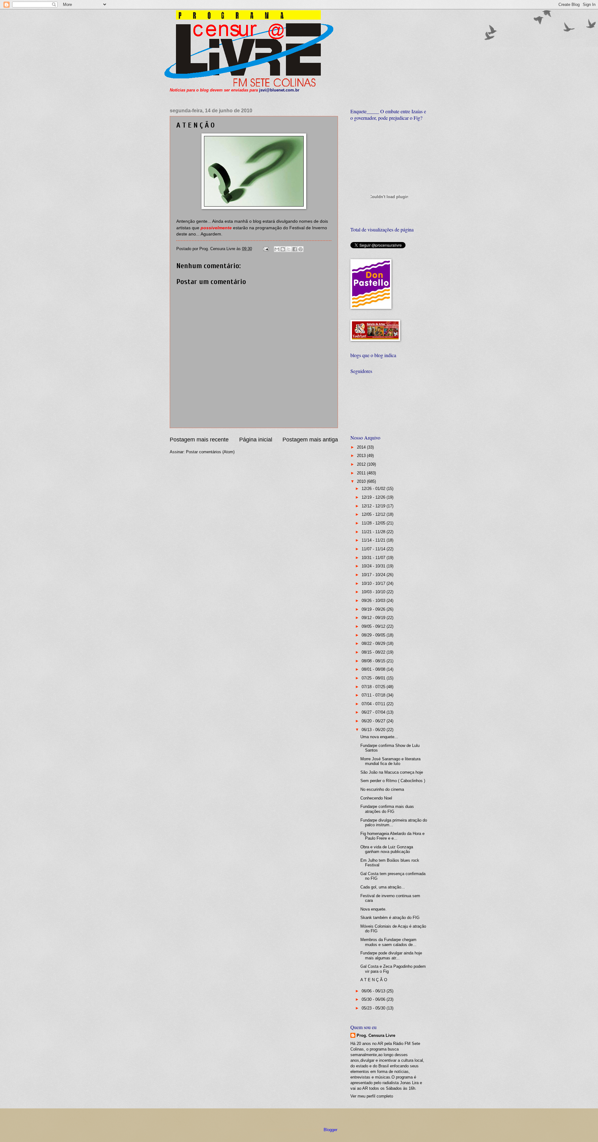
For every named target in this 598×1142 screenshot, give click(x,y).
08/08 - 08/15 (374, 661)
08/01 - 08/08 (374, 669)
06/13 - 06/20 (374, 729)
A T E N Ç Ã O (373, 979)
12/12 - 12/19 (374, 506)
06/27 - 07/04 (374, 712)
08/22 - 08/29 (374, 643)
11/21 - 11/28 (374, 531)
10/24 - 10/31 (374, 566)
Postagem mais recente (199, 439)
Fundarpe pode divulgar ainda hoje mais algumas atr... (391, 955)
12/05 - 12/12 (374, 514)
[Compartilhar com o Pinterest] (300, 249)
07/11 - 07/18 (374, 695)
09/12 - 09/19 (374, 617)
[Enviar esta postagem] (265, 248)
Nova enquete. (373, 909)
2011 (362, 473)
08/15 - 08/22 (374, 652)
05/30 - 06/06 (374, 999)
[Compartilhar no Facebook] (295, 249)
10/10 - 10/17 (374, 583)
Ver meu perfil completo (371, 1096)
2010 (362, 481)
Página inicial (255, 439)
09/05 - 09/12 (374, 626)
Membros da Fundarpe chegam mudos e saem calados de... (388, 942)
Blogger (330, 1129)
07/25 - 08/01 (374, 678)
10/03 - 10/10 (374, 592)
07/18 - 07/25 (374, 686)
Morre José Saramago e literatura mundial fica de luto (390, 761)
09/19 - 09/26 (374, 609)
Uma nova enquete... (379, 736)
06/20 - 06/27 (374, 721)
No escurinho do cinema (382, 789)
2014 (362, 447)
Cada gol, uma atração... (382, 887)
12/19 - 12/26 (374, 497)
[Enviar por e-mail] (277, 249)
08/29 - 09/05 (374, 635)
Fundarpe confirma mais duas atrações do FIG (387, 808)
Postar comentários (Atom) (210, 452)
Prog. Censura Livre (376, 1035)
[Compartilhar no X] (289, 249)
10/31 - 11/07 (374, 557)
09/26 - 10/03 (374, 600)
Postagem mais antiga (310, 439)
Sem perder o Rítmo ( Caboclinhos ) (392, 780)
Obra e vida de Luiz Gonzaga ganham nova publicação (386, 849)
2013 (362, 455)
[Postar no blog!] (283, 249)
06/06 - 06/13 (374, 991)
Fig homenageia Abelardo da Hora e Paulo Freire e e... (392, 836)
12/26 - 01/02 (374, 488)
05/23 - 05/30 (374, 1008)
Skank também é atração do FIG (390, 917)
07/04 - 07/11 (374, 704)
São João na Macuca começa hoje (391, 772)
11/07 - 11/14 (374, 549)
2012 (362, 464)
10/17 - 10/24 (374, 574)
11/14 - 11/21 (374, 540)
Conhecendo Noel (376, 798)
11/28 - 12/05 (374, 523)
